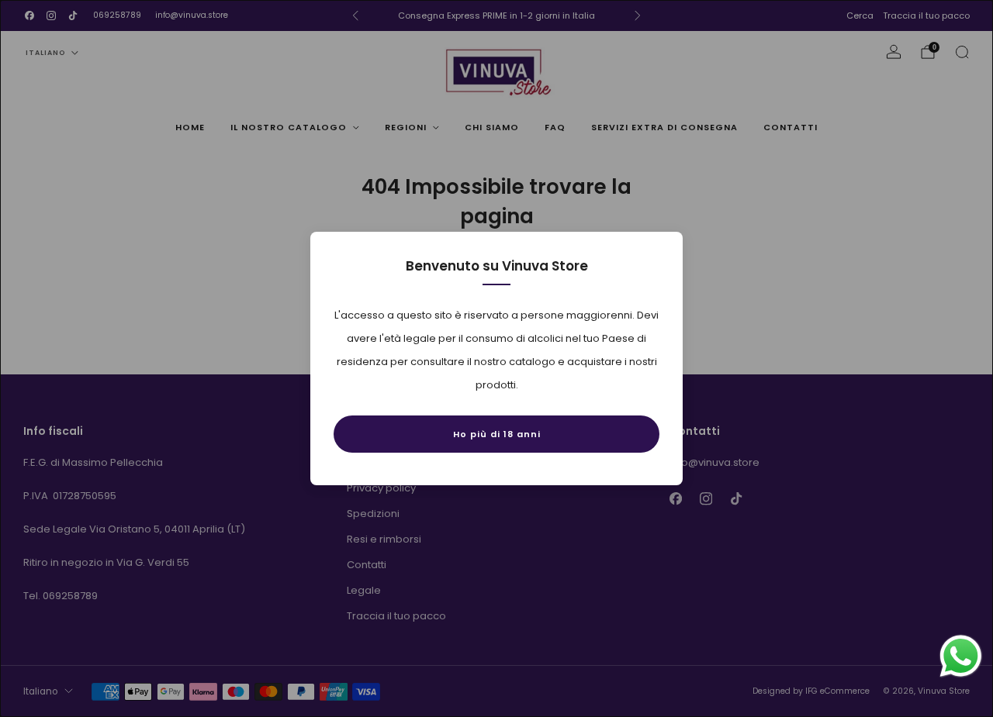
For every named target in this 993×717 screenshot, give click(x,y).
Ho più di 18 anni (497, 434)
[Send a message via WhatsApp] (960, 656)
